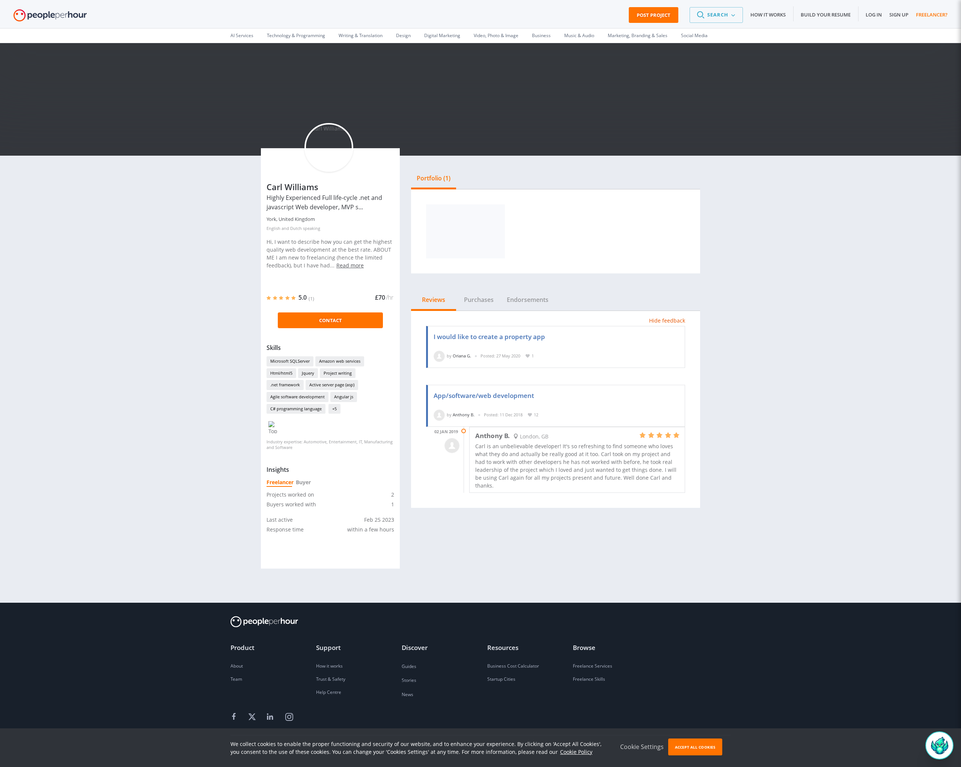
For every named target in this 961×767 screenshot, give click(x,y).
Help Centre (328, 692)
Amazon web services (339, 361)
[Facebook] (235, 717)
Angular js (343, 396)
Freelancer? (931, 14)
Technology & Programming (296, 35)
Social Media (694, 35)
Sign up (898, 14)
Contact (330, 320)
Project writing (338, 373)
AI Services (241, 35)
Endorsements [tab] (527, 300)
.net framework (285, 384)
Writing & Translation (361, 35)
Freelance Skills (589, 679)
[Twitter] (253, 717)
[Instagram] (289, 717)
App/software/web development (484, 395)
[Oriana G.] (439, 356)
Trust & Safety (330, 679)
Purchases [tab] (479, 300)
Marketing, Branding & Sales (637, 35)
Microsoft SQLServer (290, 361)
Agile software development (297, 396)
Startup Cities (501, 679)
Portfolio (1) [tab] (433, 178)
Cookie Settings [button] (642, 747)
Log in (874, 14)
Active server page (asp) (331, 384)
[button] (716, 15)
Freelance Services (592, 666)
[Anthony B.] (439, 414)
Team (236, 679)
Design (403, 35)
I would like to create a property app (489, 336)
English (273, 228)
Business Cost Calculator (513, 666)
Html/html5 (281, 373)
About (236, 666)
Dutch (296, 228)
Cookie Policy (576, 751)
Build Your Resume (826, 14)
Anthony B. (463, 414)
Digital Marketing (442, 35)
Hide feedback (667, 320)
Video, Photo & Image (496, 35)
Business (541, 35)
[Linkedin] (271, 717)
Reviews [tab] (433, 300)
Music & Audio (579, 35)
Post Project (653, 15)
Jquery (308, 373)
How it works (768, 14)
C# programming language (296, 408)
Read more (350, 265)
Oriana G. (462, 356)
